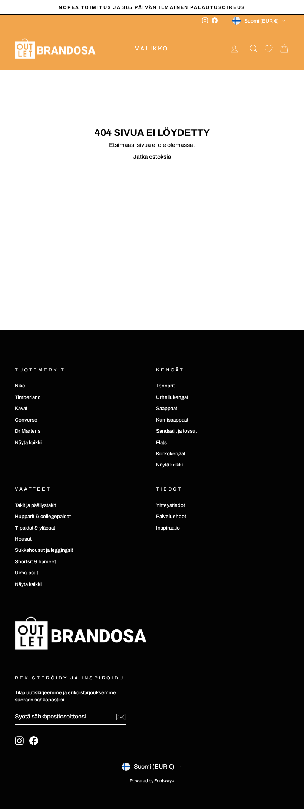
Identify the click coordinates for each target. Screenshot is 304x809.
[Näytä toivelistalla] (268, 48)
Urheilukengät (172, 397)
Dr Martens (27, 431)
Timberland (28, 397)
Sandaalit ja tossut (176, 431)
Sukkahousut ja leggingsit (44, 550)
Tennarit (165, 386)
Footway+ (164, 780)
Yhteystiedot (170, 505)
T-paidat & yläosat (35, 528)
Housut (23, 539)
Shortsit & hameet (35, 561)
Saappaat (166, 408)
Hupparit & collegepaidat (43, 516)
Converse (26, 420)
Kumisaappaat (172, 420)
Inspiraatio (168, 528)
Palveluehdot (171, 516)
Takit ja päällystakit (35, 505)
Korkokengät (170, 453)
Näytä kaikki (28, 442)
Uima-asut (26, 573)
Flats (161, 442)
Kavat (21, 408)
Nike (20, 386)
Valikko (152, 48)
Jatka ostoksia (152, 157)
